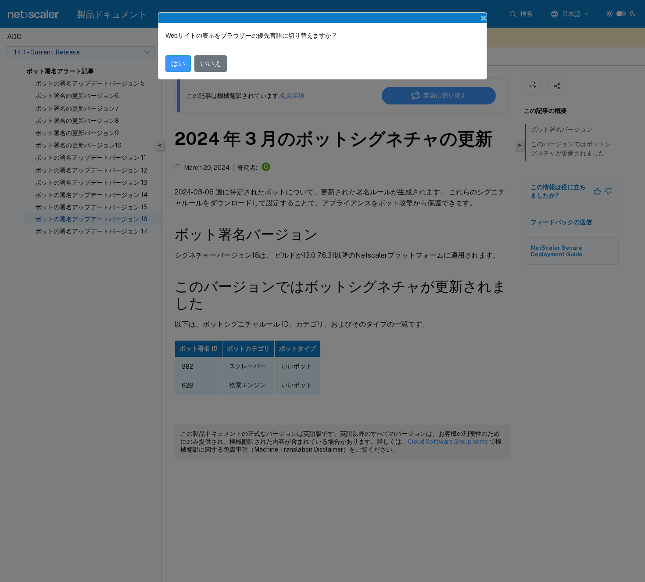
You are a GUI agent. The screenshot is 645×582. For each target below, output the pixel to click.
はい (178, 63)
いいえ (210, 63)
